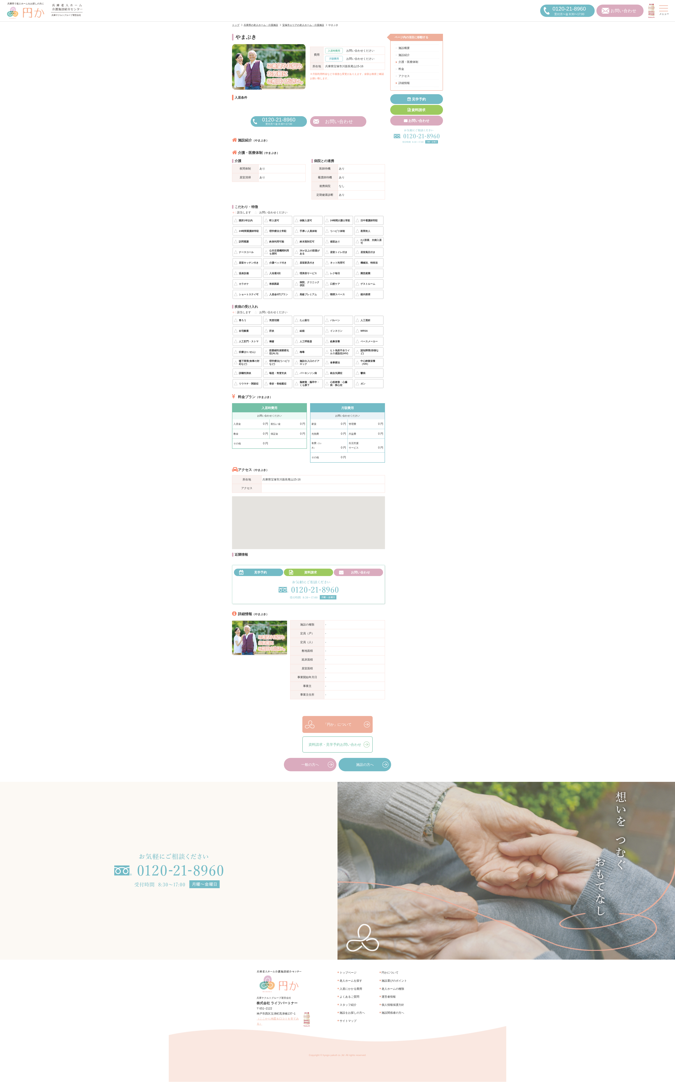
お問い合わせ (623, 10)
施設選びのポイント (394, 980)
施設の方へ (365, 765)
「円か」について (337, 724)
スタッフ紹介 (348, 1004)
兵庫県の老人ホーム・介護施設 (261, 25)
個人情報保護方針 (393, 1004)
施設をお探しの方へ (352, 1012)
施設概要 (404, 47)
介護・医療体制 (408, 62)
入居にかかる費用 (351, 988)
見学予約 (260, 572)
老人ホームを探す (351, 980)
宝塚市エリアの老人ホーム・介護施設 (303, 25)
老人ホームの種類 (393, 988)
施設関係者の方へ (393, 1012)
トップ (235, 25)
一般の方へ (310, 765)
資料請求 (310, 572)
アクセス (404, 75)
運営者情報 (389, 996)
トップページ (348, 972)
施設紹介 (404, 55)
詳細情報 (404, 83)
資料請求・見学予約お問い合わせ (334, 744)
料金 (401, 68)
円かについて (390, 972)
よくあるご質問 (349, 996)
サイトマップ (348, 1020)
